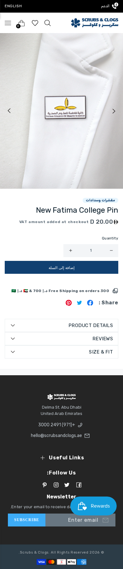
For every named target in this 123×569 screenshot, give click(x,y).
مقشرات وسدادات (100, 200)
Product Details (90, 325)
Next (114, 110)
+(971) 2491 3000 (56, 425)
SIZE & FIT (101, 352)
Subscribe (26, 520)
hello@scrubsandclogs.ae (58, 435)
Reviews (102, 339)
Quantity (110, 238)
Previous (8, 110)
